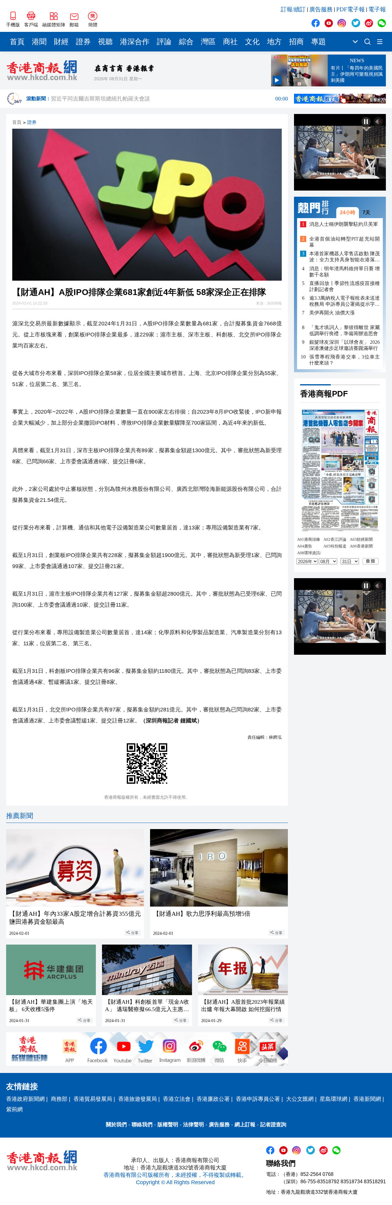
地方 (274, 42)
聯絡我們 (142, 1124)
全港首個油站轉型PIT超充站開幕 (344, 242)
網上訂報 (245, 1124)
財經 (61, 42)
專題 (318, 42)
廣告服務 (321, 9)
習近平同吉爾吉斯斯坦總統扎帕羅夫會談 (169, 99)
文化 (252, 42)
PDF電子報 (350, 9)
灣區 (208, 42)
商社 (230, 42)
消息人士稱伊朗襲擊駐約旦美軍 (343, 224)
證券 (83, 42)
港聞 (39, 42)
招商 (296, 42)
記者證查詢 (273, 1124)
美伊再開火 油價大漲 (332, 312)
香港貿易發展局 (93, 1099)
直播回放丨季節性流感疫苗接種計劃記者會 (344, 286)
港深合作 (134, 42)
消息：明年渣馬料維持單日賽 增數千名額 (344, 271)
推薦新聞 (19, 816)
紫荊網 (14, 1109)
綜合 (186, 42)
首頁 (17, 42)
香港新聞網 (367, 1099)
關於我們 (116, 1124)
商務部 (59, 1099)
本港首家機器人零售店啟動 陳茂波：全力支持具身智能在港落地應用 (344, 257)
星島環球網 (333, 1099)
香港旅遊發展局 (137, 1099)
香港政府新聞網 (25, 1099)
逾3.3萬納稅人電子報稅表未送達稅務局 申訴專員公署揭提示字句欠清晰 (344, 301)
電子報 (377, 9)
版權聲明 (167, 1124)
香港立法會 (176, 1099)
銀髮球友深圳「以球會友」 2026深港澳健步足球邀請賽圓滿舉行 (344, 345)
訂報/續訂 (293, 9)
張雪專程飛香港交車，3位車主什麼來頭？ (344, 360)
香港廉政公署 (213, 1099)
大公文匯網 (300, 1099)
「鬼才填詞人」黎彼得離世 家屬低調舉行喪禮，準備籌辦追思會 (344, 330)
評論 (164, 42)
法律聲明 (193, 1124)
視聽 (105, 42)
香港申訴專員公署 (258, 1099)
